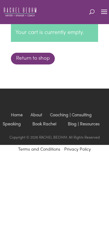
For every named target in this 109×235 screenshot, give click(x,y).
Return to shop (33, 58)
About (36, 115)
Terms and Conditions (39, 150)
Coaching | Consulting (71, 115)
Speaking (12, 124)
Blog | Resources (84, 124)
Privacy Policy (77, 150)
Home (17, 115)
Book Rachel (44, 124)
